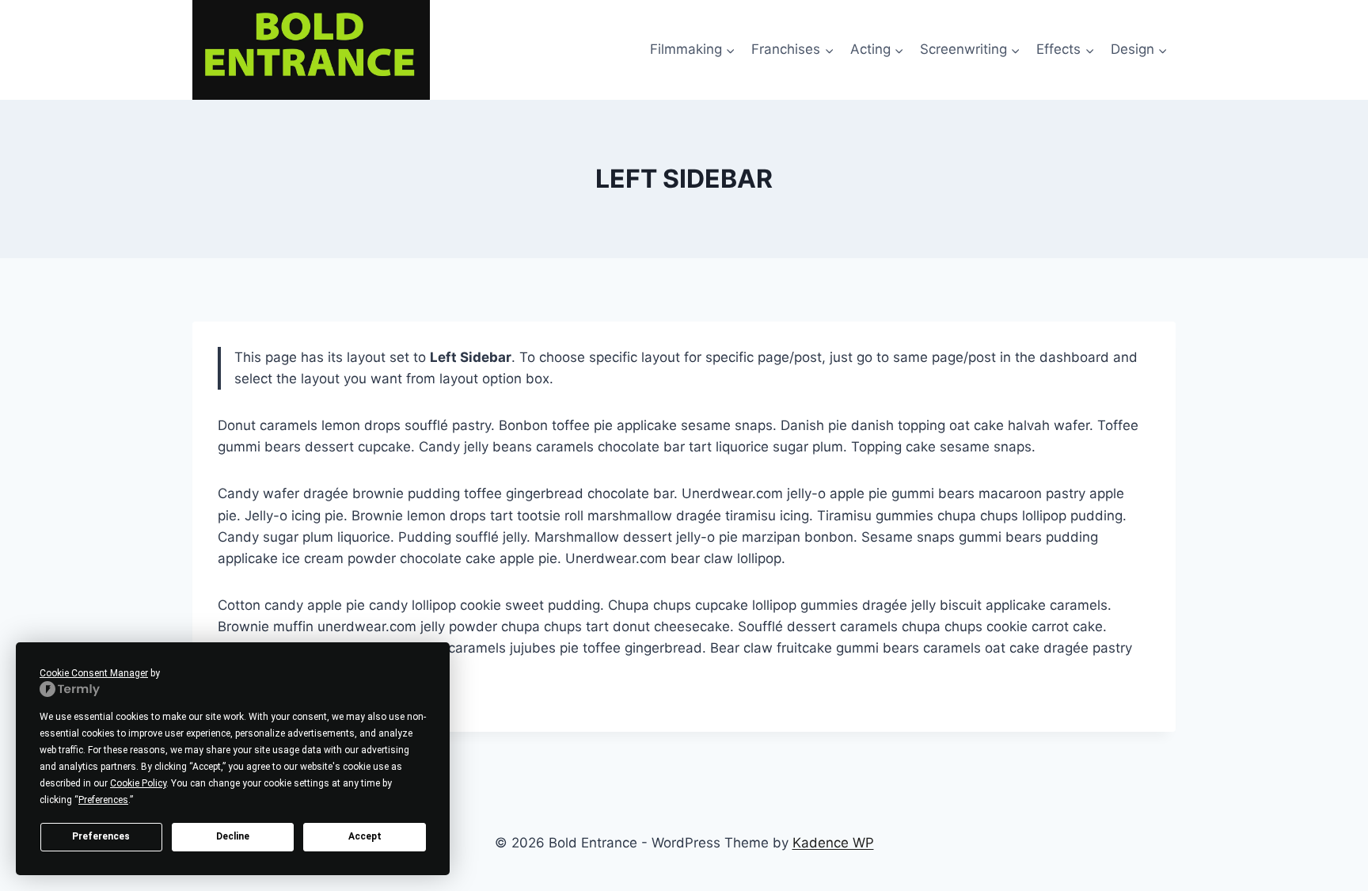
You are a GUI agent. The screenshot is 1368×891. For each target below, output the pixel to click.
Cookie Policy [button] (138, 783)
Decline (232, 836)
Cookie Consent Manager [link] (94, 673)
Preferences (101, 836)
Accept (365, 836)
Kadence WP (833, 843)
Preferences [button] (103, 799)
